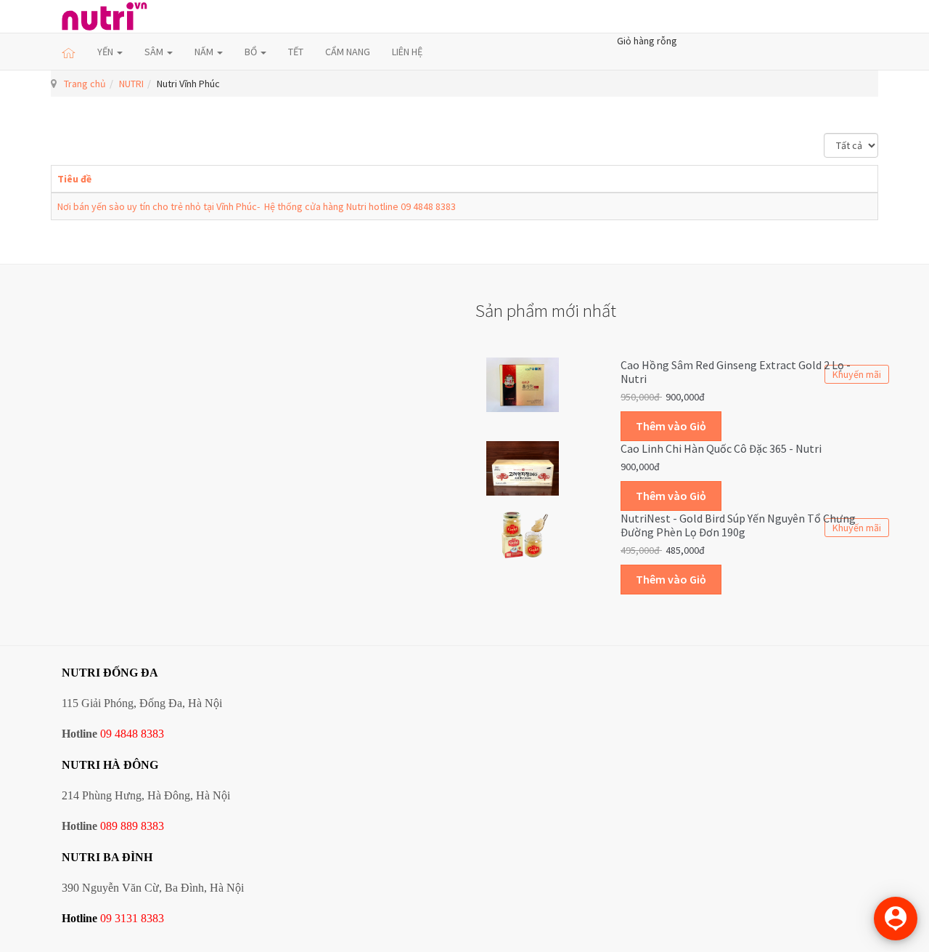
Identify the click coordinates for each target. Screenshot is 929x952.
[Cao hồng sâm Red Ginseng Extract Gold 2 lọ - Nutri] (522, 383)
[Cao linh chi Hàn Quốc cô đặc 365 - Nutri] (522, 467)
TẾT (295, 51)
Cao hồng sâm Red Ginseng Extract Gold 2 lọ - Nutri (736, 372)
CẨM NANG (347, 51)
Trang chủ (85, 83)
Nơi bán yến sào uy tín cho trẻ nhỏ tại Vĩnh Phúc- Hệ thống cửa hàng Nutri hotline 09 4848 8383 (256, 206)
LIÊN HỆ (407, 51)
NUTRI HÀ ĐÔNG (110, 765)
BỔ (252, 51)
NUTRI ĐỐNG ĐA (110, 672)
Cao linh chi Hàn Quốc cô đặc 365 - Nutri (721, 448)
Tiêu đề (74, 178)
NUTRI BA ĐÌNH (107, 857)
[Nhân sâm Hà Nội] (104, 16)
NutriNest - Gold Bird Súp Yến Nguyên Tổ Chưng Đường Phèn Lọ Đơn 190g (738, 525)
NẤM (205, 51)
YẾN (106, 51)
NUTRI (131, 83)
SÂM (154, 51)
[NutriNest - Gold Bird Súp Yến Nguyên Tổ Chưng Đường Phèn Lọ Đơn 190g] (522, 533)
